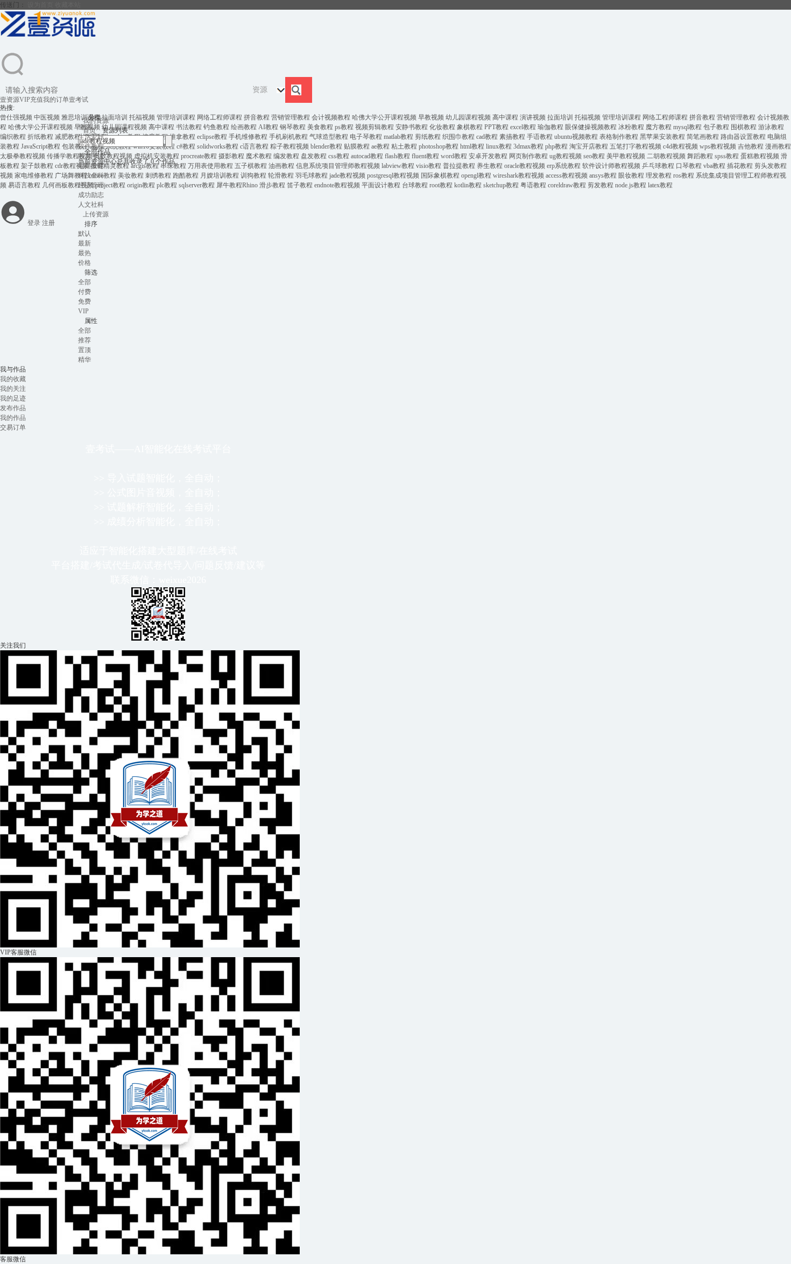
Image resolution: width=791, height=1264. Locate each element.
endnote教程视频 (337, 185)
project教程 (110, 185)
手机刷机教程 (288, 137)
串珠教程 (173, 166)
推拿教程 (182, 137)
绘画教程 (244, 127)
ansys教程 (603, 175)
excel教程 (523, 127)
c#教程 (185, 146)
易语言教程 (24, 185)
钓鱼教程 (216, 127)
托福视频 (142, 117)
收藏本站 (68, 5)
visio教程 (428, 166)
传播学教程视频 (69, 156)
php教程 (556, 146)
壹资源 (9, 99)
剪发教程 (600, 185)
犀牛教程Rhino (237, 185)
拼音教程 (257, 117)
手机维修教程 (248, 137)
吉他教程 (751, 146)
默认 (84, 233)
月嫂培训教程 (219, 175)
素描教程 (512, 137)
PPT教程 (496, 127)
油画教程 (281, 166)
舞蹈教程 (700, 156)
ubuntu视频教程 (576, 137)
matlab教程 (398, 137)
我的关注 (13, 388)
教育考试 (91, 156)
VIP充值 (31, 99)
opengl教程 (476, 175)
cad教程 (487, 137)
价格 (90, 262)
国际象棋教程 (440, 175)
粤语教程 (533, 185)
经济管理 (91, 185)
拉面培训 (115, 117)
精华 (84, 359)
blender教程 (326, 146)
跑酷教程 (186, 175)
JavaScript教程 (40, 146)
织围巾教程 (458, 137)
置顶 (84, 350)
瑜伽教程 (550, 127)
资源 (259, 90)
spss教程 (727, 156)
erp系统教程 (564, 166)
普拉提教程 (459, 166)
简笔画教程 (703, 137)
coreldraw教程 (567, 185)
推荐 (84, 340)
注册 (48, 223)
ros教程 (683, 175)
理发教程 (659, 175)
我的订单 (56, 99)
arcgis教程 (145, 166)
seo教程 (594, 156)
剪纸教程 (428, 137)
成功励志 (91, 195)
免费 (84, 301)
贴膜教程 (357, 146)
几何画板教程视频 (68, 185)
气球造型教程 (328, 137)
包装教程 (75, 146)
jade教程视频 (347, 175)
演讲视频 (533, 117)
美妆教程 (131, 175)
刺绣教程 (158, 175)
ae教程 (380, 146)
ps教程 (344, 127)
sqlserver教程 (197, 185)
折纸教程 (40, 137)
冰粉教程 (631, 127)
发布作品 (13, 408)
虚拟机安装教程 (156, 156)
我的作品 (13, 418)
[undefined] (13, 75)
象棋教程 (470, 127)
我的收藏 (13, 379)
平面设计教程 (381, 185)
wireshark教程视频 (518, 175)
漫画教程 (778, 146)
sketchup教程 (501, 185)
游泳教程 (771, 127)
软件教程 (91, 146)
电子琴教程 (366, 137)
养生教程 (490, 166)
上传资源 (96, 214)
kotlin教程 (468, 185)
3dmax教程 (528, 146)
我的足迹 (13, 398)
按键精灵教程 (109, 166)
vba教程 (714, 166)
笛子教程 (300, 185)
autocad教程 (367, 156)
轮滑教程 (281, 175)
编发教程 (286, 156)
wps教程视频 (718, 146)
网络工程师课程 (219, 117)
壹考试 (78, 99)
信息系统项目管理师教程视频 (338, 166)
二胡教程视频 (666, 156)
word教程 (454, 156)
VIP (83, 311)
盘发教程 (314, 156)
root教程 (441, 185)
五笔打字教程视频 (635, 146)
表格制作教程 (618, 137)
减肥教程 (68, 137)
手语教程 (540, 137)
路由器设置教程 (743, 137)
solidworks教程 (217, 146)
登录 (33, 223)
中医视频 (47, 117)
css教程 (338, 156)
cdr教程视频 (72, 166)
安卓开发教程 (488, 156)
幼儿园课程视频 (468, 117)
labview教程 (398, 166)
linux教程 (499, 146)
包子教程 (716, 127)
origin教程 (141, 185)
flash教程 (397, 156)
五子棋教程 (251, 166)
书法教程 (189, 127)
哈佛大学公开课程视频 (384, 117)
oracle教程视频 (524, 166)
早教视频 (431, 117)
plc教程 (167, 185)
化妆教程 (442, 127)
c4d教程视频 (680, 146)
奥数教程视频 (113, 156)
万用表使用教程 (210, 166)
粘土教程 (404, 146)
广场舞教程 (71, 175)
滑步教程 (272, 185)
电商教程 (91, 166)
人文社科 (91, 204)
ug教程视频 (565, 156)
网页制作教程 (528, 156)
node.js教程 (630, 185)
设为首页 (40, 5)
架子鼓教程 (37, 166)
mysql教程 (687, 127)
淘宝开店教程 (588, 146)
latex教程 (660, 185)
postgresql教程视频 (393, 175)
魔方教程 (659, 127)
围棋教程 (744, 127)
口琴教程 (689, 166)
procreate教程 (199, 156)
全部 (84, 127)
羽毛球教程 (311, 175)
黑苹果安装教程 (662, 137)
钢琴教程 (293, 127)
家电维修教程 (34, 175)
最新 (84, 243)
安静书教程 (412, 127)
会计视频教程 (331, 117)
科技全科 (91, 175)
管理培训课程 (176, 117)
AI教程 (268, 127)
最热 (84, 253)
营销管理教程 (290, 117)
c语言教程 (254, 146)
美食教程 (320, 127)
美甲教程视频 (625, 156)
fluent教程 (425, 156)
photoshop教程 (438, 146)
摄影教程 (231, 156)
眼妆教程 (631, 175)
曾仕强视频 (16, 117)
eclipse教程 (212, 137)
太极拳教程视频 (22, 156)
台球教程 (415, 185)
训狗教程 (253, 175)
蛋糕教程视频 (759, 156)
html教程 (472, 146)
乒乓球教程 (658, 166)
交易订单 (13, 427)
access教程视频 (567, 175)
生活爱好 (91, 137)
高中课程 (505, 117)
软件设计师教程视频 (611, 166)
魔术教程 (259, 156)
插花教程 (740, 166)
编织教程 (13, 137)
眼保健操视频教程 (591, 127)
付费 (84, 292)
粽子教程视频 (289, 146)
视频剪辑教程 (374, 127)
